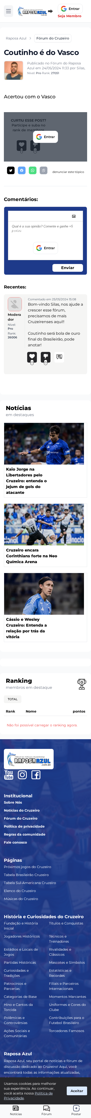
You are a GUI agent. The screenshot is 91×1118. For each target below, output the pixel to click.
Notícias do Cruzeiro (22, 810)
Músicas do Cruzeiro (21, 899)
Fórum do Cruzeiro (20, 818)
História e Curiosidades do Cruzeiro (44, 916)
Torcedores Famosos (66, 1031)
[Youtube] (9, 775)
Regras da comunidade (24, 834)
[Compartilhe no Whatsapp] (33, 170)
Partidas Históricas (20, 962)
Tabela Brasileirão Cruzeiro (26, 875)
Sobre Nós (13, 802)
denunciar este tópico (68, 172)
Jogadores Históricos (22, 936)
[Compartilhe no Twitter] (11, 170)
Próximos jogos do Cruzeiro (27, 867)
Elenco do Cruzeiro (20, 891)
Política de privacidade (24, 826)
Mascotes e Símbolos (67, 962)
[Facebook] (36, 775)
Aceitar (77, 1091)
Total (12, 699)
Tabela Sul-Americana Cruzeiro (30, 883)
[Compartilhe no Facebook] (22, 170)
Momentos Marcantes (67, 996)
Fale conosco (15, 842)
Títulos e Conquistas (66, 923)
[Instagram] (22, 775)
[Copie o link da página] (44, 170)
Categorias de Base (20, 996)
